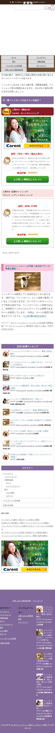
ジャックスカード (21, 367)
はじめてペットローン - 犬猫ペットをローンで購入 (29, 725)
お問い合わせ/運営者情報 (14, 70)
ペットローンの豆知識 (14, 66)
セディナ (19, 378)
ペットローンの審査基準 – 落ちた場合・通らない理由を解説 (31, 386)
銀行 (13, 61)
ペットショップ (21, 356)
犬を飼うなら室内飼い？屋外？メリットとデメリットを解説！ (31, 455)
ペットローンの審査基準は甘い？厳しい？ (26, 399)
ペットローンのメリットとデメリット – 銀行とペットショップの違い (31, 442)
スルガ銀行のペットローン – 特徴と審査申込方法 (29, 410)
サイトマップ (41, 66)
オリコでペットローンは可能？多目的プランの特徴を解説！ (31, 421)
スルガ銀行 (19, 401)
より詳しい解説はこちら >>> (27, 179)
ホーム (13, 57)
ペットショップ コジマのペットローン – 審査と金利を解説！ (31, 352)
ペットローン (41, 57)
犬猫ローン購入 (40, 326)
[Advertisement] (27, 36)
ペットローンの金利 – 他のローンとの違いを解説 (29, 431)
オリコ (13, 322)
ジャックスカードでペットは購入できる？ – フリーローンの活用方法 (31, 363)
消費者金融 (41, 61)
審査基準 (29, 326)
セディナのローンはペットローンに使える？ (27, 375)
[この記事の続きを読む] (34, 315)
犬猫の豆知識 (20, 459)
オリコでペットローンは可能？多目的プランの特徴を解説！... (27, 267)
